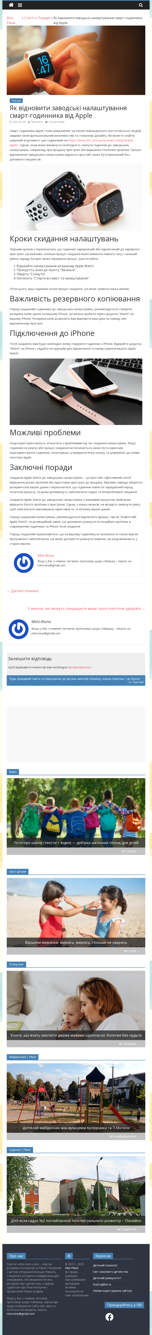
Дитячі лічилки (22, 590)
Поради (16, 100)
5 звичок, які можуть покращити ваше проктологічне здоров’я (86, 608)
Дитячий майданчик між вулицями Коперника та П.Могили (76, 1127)
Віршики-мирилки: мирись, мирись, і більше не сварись (76, 942)
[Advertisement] (76, 734)
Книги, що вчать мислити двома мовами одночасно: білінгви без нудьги (76, 1035)
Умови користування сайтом (112, 1291)
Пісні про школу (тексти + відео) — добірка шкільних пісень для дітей (76, 842)
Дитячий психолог (105, 1265)
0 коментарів (56, 122)
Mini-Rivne (37, 122)
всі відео (131, 851)
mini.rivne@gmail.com (21, 1314)
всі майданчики (125, 1136)
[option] (76, 813)
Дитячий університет (107, 1278)
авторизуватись (79, 667)
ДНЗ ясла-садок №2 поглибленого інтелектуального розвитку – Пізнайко (76, 1220)
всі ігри (132, 951)
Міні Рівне (71, 1268)
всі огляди (129, 1043)
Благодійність (102, 1284)
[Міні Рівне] (11, 5)
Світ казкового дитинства (110, 1272)
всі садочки (128, 1229)
